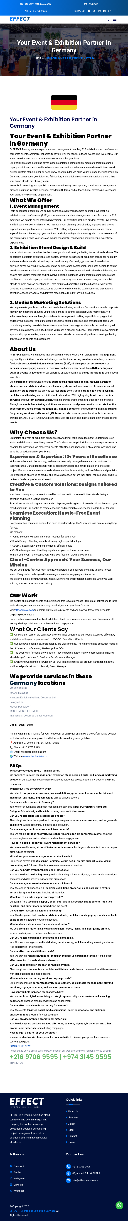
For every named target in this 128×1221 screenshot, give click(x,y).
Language (92, 4)
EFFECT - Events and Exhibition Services (33, 1210)
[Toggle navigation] (114, 19)
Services (73, 1117)
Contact (72, 1136)
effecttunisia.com (24, 610)
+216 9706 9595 (37, 10)
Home (37, 57)
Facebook (19, 1166)
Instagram (19, 1178)
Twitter (17, 1172)
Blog (71, 1129)
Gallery (71, 1123)
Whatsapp (19, 1190)
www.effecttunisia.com (35, 756)
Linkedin (18, 1184)
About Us (73, 1111)
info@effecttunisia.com (37, 4)
